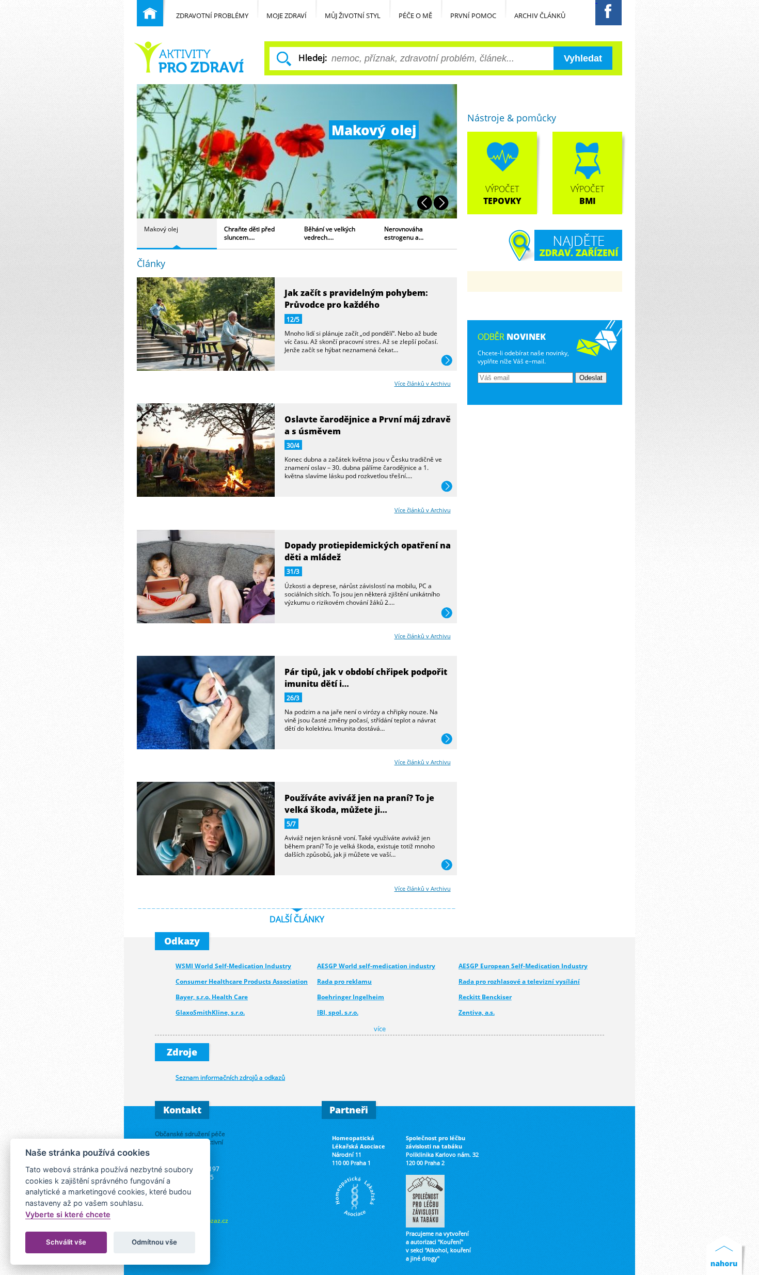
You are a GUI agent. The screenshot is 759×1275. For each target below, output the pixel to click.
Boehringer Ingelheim (350, 997)
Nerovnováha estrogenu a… (323, 233)
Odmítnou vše (154, 1242)
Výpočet (502, 195)
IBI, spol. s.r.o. (337, 1012)
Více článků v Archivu (422, 383)
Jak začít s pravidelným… (404, 233)
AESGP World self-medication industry (376, 966)
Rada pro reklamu (344, 981)
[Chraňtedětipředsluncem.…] (297, 215)
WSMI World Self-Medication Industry (233, 966)
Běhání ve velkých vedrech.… (249, 233)
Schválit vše (66, 1242)
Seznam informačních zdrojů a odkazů (230, 1077)
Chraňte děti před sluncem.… (169, 233)
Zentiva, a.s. (476, 1012)
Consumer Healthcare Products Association (242, 981)
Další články (297, 919)
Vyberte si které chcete (67, 1214)
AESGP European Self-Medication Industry (523, 966)
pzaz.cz (217, 1220)
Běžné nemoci (190, 57)
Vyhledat (583, 58)
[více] (206, 367)
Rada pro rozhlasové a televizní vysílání (519, 981)
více (446, 360)
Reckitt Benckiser (485, 997)
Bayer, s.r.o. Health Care (212, 997)
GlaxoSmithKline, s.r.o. (210, 1012)
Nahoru (726, 1255)
